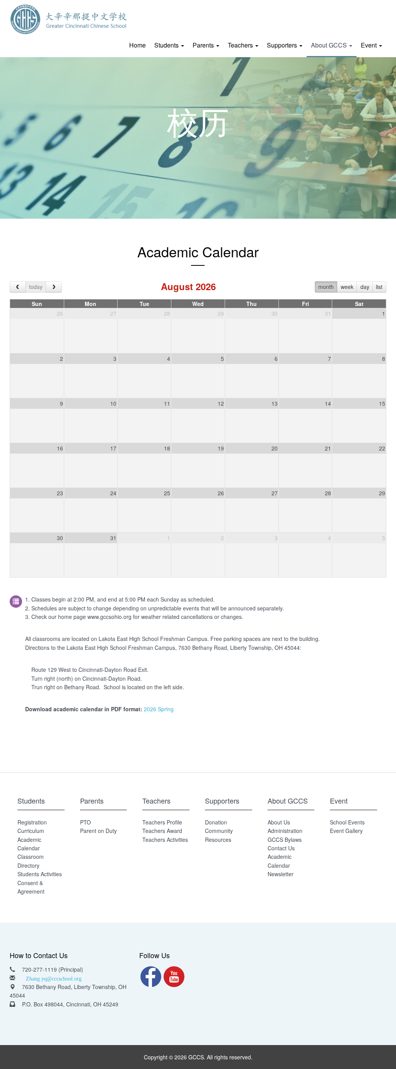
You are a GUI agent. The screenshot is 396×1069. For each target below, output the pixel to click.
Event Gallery (346, 830)
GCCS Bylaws (285, 839)
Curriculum (30, 830)
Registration (32, 822)
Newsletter (281, 874)
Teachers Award (162, 830)
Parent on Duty (98, 830)
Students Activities (39, 874)
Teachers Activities (165, 839)
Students (167, 45)
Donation (216, 822)
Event (369, 45)
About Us (279, 822)
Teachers (241, 45)
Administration (285, 830)
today (36, 287)
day (364, 287)
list (379, 287)
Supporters (283, 45)
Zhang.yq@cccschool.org (54, 978)
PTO (85, 822)
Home (137, 45)
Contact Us (281, 848)
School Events (347, 822)
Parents (204, 45)
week (347, 287)
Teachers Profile (162, 822)
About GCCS (329, 45)
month (326, 287)
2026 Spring (158, 709)
